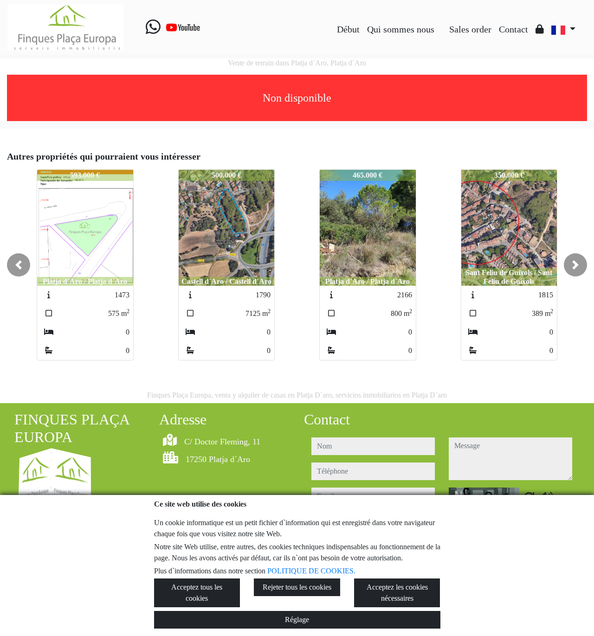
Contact (513, 29)
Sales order (470, 29)
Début (348, 29)
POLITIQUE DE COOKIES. (311, 571)
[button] (18, 264)
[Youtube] (182, 27)
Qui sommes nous (400, 29)
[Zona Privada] (540, 29)
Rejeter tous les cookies (297, 587)
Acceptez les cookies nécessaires (397, 592)
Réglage (297, 619)
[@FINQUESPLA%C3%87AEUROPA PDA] (442, 22)
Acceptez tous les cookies (196, 592)
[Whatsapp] (153, 27)
